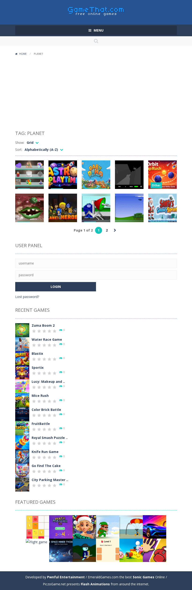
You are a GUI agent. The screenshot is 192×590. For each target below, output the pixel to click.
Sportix (38, 367)
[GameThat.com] (96, 10)
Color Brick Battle (46, 409)
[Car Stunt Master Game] (154, 526)
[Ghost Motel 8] (84, 550)
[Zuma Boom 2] (22, 330)
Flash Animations (95, 584)
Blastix (37, 353)
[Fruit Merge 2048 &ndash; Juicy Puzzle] (37, 526)
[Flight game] (36, 541)
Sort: (18, 149)
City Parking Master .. (50, 480)
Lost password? (27, 296)
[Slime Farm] (131, 550)
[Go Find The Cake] (22, 470)
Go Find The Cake (46, 465)
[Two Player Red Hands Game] (154, 550)
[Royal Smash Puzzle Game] (22, 442)
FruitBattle (41, 423)
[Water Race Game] (22, 344)
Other (156, 185)
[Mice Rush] (22, 400)
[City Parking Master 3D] (22, 484)
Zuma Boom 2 (43, 325)
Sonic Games (143, 577)
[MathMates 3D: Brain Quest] (61, 526)
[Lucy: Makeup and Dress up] (22, 386)
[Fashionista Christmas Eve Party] (84, 526)
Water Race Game (47, 339)
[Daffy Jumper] (131, 526)
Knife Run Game (45, 451)
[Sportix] (22, 372)
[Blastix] (22, 358)
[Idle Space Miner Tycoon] (61, 550)
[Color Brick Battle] (22, 414)
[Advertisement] (96, 92)
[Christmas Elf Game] (107, 526)
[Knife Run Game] (22, 456)
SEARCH (96, 41)
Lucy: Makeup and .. (48, 381)
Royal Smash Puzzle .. (50, 437)
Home (22, 53)
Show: (19, 142)
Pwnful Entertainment (66, 577)
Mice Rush (40, 395)
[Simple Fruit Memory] (107, 550)
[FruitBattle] (22, 428)
